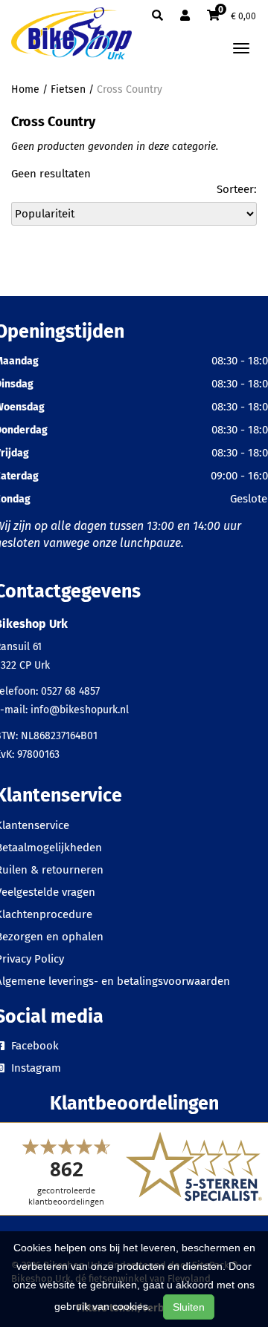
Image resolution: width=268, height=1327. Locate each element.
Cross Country (129, 89)
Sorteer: (237, 189)
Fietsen (68, 89)
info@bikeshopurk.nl (80, 710)
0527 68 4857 (70, 691)
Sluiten (189, 1307)
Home (25, 89)
